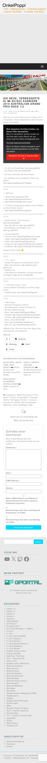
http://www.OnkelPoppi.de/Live (23, 241)
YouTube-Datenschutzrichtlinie (18, 142)
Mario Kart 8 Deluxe (14, 666)
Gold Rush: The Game (15, 656)
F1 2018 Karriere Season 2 (17, 643)
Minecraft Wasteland (15, 685)
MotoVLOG (11, 690)
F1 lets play (32, 397)
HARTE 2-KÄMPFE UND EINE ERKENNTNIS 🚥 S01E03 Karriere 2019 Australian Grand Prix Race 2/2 (32, 368)
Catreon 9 (10, 616)
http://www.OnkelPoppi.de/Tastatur (26, 317)
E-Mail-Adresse (13, 480)
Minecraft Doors (13, 671)
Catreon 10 (11, 608)
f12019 (6, 400)
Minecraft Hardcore (14, 673)
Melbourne (7, 405)
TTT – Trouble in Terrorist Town (19, 715)
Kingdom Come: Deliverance (18, 663)
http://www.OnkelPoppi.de (27, 292)
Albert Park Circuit (24, 395)
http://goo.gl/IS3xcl (10, 230)
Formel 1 (24, 400)
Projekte (10, 698)
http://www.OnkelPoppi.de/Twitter (24, 239)
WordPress (35, 755)
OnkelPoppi (14, 5)
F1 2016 (10, 631)
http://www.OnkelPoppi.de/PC (24, 324)
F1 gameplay (22, 397)
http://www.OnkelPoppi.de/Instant (18, 199)
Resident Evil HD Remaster (17, 700)
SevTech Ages (12, 703)
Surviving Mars (12, 713)
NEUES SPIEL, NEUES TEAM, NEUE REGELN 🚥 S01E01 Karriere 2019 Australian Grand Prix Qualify (12, 368)
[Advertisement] (23, 38)
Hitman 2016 (12, 661)
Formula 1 (33, 400)
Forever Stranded (14, 653)
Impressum (11, 744)
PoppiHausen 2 (13, 695)
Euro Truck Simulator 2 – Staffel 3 (20, 628)
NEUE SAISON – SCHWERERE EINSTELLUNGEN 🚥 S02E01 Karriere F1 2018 (11, 384)
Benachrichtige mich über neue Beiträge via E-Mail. (23, 520)
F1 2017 (10, 633)
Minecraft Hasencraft (15, 676)
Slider (9, 705)
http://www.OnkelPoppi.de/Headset (26, 314)
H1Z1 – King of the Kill (15, 658)
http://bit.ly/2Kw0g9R (22, 170)
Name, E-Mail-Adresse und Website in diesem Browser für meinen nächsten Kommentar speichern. (22, 500)
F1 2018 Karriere (13, 641)
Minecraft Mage (13, 678)
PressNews (19, 758)
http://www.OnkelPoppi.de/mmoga (18, 201)
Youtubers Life (12, 725)
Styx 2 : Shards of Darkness (18, 710)
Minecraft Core (12, 668)
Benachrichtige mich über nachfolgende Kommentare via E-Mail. (23, 511)
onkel (15, 405)
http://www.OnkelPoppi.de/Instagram (28, 244)
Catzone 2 (11, 618)
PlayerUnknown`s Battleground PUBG (21, 693)
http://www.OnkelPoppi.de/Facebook (28, 246)
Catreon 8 (10, 613)
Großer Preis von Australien (25, 402)
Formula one (8, 402)
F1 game (12, 397)
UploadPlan (11, 718)
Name (9, 473)
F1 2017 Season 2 (14, 638)
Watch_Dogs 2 (12, 723)
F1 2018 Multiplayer (14, 646)
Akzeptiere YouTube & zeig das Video (23, 155)
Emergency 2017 (13, 626)
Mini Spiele (11, 688)
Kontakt (10, 746)
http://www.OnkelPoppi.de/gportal (18, 210)
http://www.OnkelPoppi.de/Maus (22, 312)
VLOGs (9, 720)
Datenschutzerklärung (15, 741)
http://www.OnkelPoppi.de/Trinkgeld (17, 183)
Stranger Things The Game (17, 708)
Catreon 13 (11, 611)
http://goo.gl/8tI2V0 (32, 168)
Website (9, 488)
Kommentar (11, 447)
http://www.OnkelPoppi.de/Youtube (26, 236)
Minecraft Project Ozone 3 (17, 681)
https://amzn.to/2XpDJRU (23, 275)
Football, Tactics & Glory (16, 651)
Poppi (30, 405)
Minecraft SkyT (12, 683)
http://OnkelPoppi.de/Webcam (21, 322)
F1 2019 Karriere (13, 648)
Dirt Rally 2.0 (12, 623)
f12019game (15, 400)
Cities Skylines (12, 621)
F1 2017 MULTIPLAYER (16, 636)
